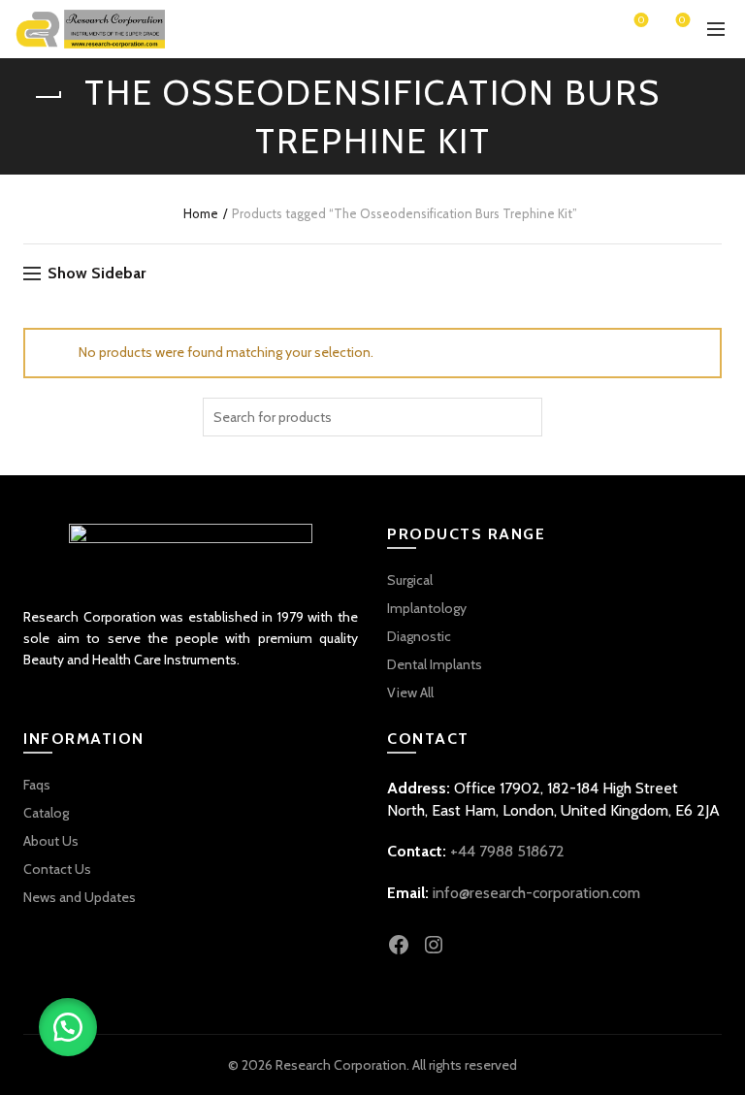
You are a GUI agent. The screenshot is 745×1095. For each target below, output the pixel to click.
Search (522, 417)
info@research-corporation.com (536, 893)
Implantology (427, 608)
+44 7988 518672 (507, 851)
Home (200, 213)
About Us (51, 841)
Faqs (36, 784)
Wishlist (641, 21)
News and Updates (79, 897)
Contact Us (57, 869)
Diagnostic (419, 636)
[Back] (47, 97)
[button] (68, 1027)
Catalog (46, 812)
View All (410, 692)
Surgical (410, 580)
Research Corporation (340, 1065)
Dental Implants (434, 664)
